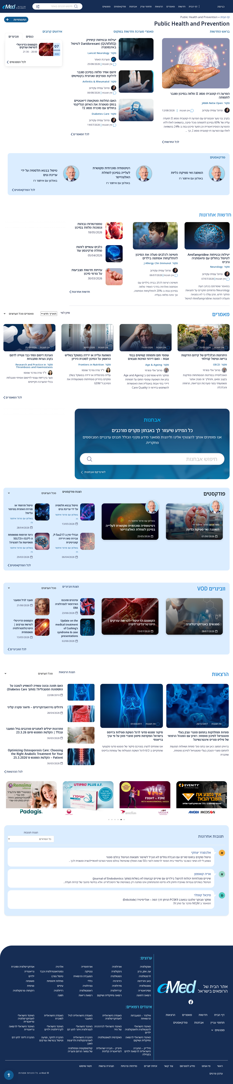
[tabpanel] (33, 49)
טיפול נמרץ (57, 976)
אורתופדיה (86, 966)
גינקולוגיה (116, 971)
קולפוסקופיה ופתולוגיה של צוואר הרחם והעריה (80, 1049)
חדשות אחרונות (81, 292)
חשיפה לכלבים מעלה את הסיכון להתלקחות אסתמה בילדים (157, 256)
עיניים (60, 985)
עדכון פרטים (216, 1073)
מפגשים (106, 6)
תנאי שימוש (85, 1066)
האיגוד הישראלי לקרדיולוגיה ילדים (53, 1028)
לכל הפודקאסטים (24, 190)
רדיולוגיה (58, 990)
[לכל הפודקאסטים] (13, 189)
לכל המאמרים (81, 134)
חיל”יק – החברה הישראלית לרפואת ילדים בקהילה (137, 1051)
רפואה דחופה (144, 995)
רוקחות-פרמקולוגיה (23, 990)
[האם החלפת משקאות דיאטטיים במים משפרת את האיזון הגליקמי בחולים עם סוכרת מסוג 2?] (136, 110)
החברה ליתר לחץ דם (23, 1037)
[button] (6, 797)
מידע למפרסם (187, 1066)
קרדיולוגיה (116, 990)
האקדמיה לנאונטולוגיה (110, 1037)
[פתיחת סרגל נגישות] (9, 1075)
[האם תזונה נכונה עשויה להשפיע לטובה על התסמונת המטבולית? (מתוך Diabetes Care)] (81, 692)
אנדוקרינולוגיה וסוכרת (22, 966)
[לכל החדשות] (163, 141)
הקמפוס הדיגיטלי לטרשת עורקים (26, 46)
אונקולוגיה (145, 966)
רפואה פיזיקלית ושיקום (109, 995)
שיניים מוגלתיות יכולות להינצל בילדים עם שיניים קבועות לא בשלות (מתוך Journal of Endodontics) (152, 878)
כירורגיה (117, 981)
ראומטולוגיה (85, 990)
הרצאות (159, 6)
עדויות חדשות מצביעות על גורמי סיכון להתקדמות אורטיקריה (86, 273)
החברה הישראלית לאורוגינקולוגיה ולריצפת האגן (79, 1040)
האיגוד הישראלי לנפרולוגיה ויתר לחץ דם (79, 1028)
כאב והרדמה (144, 981)
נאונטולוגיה (145, 985)
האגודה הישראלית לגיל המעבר (80, 1017)
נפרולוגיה (87, 985)
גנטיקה (88, 971)
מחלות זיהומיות (55, 981)
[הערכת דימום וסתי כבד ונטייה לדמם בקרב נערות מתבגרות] (29, 337)
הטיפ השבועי (116, 16)
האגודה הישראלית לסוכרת (53, 1017)
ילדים (31, 976)
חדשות (181, 6)
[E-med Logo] (14, 6)
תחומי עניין (146, 6)
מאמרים (170, 6)
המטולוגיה (116, 976)
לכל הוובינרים (18, 649)
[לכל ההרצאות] (5, 771)
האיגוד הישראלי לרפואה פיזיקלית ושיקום (138, 1039)
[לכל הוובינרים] (8, 649)
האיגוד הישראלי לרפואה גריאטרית (21, 1028)
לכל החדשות (171, 142)
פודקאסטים (120, 6)
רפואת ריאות (85, 995)
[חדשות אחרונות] (70, 291)
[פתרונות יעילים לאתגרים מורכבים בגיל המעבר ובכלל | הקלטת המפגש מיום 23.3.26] (81, 735)
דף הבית (193, 6)
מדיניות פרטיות (129, 1066)
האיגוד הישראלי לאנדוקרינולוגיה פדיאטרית (26, 1018)
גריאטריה (29, 971)
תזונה (60, 995)
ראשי (220, 1066)
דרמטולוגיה (145, 976)
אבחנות (133, 6)
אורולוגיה (117, 966)
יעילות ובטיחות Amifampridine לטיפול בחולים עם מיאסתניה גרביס (209, 258)
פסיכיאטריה (144, 990)
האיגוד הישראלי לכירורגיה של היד (108, 1028)
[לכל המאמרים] (71, 134)
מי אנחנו (206, 1066)
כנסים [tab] (29, 36)
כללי (90, 981)
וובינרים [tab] (14, 36)
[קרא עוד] (46, 49)
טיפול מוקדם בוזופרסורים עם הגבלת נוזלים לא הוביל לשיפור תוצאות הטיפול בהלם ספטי (158, 857)
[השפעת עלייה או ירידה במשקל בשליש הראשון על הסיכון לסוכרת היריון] (87, 337)
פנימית (30, 985)
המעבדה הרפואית (82, 976)
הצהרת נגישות (106, 1066)
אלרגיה (59, 966)
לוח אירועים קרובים (98, 16)
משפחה (30, 981)
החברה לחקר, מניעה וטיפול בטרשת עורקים (51, 1039)
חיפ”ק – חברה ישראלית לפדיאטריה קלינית (109, 1049)
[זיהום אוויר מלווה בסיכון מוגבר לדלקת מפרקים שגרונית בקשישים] (136, 81)
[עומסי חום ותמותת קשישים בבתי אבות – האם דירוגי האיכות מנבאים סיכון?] (146, 337)
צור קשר (168, 1066)
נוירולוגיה (117, 985)
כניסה (221, 6)
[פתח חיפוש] (38, 7)
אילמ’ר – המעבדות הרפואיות (141, 1017)
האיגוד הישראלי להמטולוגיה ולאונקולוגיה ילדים (138, 1029)
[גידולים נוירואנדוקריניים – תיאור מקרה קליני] (81, 713)
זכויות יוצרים (150, 1066)
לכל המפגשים (18, 62)
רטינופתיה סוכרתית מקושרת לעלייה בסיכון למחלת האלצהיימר (111, 172)
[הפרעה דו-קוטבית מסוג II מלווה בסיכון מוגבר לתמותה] (196, 63)
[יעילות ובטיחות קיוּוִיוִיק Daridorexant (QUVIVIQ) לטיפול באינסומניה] (136, 49)
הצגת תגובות (31, 832)
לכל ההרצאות (14, 771)
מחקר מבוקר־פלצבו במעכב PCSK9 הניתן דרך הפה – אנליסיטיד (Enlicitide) (167, 899)
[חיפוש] (76, 6)
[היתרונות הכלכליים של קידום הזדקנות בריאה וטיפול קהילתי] (204, 337)
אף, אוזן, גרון (144, 971)
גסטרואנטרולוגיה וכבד (51, 971)
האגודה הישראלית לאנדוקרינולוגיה (112, 1017)
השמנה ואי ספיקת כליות (187, 173)
